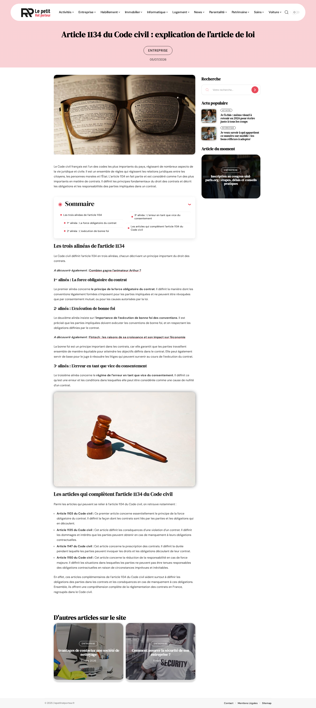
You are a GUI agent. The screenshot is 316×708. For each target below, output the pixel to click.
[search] (286, 12)
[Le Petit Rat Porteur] (35, 12)
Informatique (228, 128)
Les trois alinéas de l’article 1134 (82, 215)
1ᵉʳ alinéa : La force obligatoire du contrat (91, 223)
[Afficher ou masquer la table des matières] (142, 204)
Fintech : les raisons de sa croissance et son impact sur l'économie (137, 337)
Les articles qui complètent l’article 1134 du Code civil (157, 228)
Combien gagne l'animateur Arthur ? (115, 270)
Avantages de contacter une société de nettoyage (88, 652)
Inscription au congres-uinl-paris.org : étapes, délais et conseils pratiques (231, 180)
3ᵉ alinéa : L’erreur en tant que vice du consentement (157, 216)
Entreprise (158, 50)
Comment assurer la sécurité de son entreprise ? (160, 652)
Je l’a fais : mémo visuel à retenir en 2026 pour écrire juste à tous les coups (238, 118)
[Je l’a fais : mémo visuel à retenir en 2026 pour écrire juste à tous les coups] (209, 116)
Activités (226, 110)
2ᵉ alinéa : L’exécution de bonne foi (88, 231)
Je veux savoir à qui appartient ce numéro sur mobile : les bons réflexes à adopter (240, 135)
